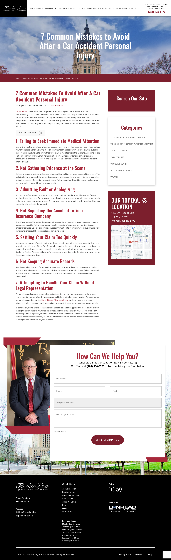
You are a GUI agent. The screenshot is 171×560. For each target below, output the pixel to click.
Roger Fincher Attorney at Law (54, 300)
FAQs (64, 508)
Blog (64, 505)
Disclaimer (138, 554)
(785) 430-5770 (127, 220)
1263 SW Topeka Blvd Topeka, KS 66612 (123, 214)
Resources (108, 8)
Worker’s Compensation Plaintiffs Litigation (132, 144)
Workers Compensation (66, 8)
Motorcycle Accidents (121, 170)
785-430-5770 (23, 501)
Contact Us (135, 8)
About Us (37, 8)
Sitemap (149, 554)
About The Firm (69, 489)
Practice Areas (68, 492)
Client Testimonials (86, 8)
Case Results (99, 8)
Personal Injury (48, 8)
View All (114, 177)
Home (32, 8)
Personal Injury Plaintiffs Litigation (128, 137)
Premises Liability (119, 150)
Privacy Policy (125, 554)
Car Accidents (117, 157)
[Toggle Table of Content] (40, 133)
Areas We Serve (122, 8)
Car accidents (57, 105)
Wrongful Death (119, 164)
